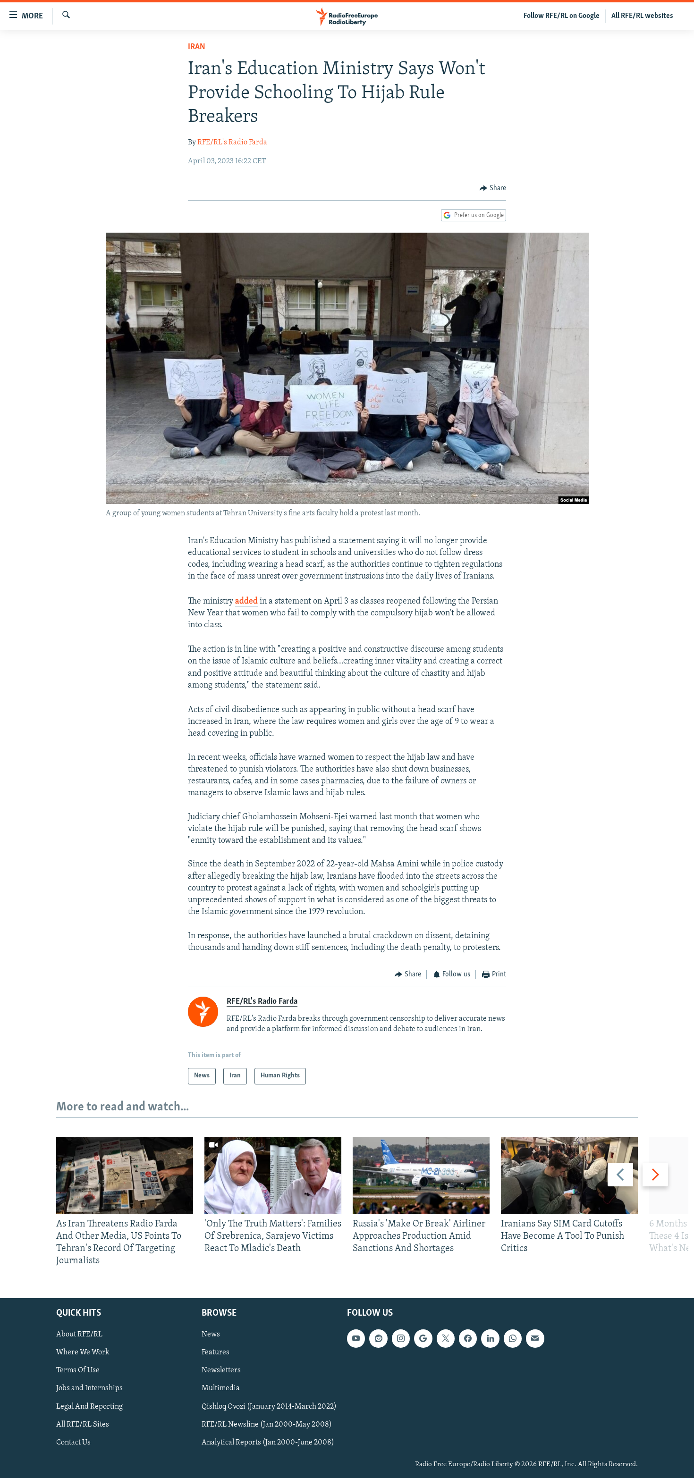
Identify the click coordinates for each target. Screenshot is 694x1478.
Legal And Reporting (89, 1406)
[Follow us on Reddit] (378, 1338)
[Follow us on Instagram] (401, 1338)
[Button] (493, 188)
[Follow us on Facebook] (468, 1338)
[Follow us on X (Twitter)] (446, 1338)
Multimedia (221, 1388)
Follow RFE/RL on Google (562, 16)
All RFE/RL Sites (82, 1424)
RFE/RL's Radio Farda (232, 142)
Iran (196, 47)
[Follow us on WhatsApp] (513, 1338)
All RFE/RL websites (642, 16)
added (246, 601)
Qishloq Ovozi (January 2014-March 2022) (269, 1406)
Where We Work (83, 1352)
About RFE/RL (79, 1334)
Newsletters (221, 1370)
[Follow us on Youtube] (356, 1338)
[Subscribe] (535, 1338)
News (211, 1334)
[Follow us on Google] (423, 1338)
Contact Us (73, 1442)
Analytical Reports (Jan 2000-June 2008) (268, 1442)
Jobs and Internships (89, 1388)
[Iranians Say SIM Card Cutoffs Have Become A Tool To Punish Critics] (569, 1175)
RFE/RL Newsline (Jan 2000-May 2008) (267, 1424)
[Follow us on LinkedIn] (490, 1338)
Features (215, 1352)
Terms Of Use (78, 1370)
